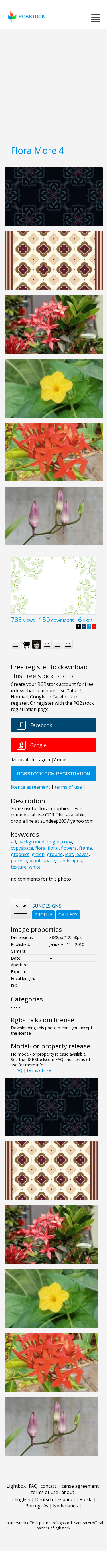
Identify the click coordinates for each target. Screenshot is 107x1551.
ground (55, 854)
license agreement (79, 1486)
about (67, 1492)
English (22, 1499)
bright (53, 842)
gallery (68, 915)
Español (66, 1499)
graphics (20, 854)
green (38, 854)
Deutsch (44, 1499)
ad (13, 842)
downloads (62, 620)
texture (19, 867)
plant (35, 860)
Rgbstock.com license (42, 1019)
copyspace (22, 848)
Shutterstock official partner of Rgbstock (38, 1522)
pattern (19, 860)
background (31, 842)
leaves (82, 854)
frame (85, 848)
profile (44, 915)
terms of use (39, 1070)
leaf (69, 854)
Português (36, 1506)
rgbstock (32, 16)
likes (88, 620)
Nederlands (65, 1506)
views (29, 620)
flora (40, 848)
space (49, 860)
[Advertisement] (53, 84)
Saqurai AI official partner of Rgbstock (70, 1525)
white (35, 867)
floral (53, 848)
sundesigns (69, 860)
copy (67, 842)
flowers (69, 848)
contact (48, 1486)
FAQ (18, 1070)
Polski (86, 1499)
